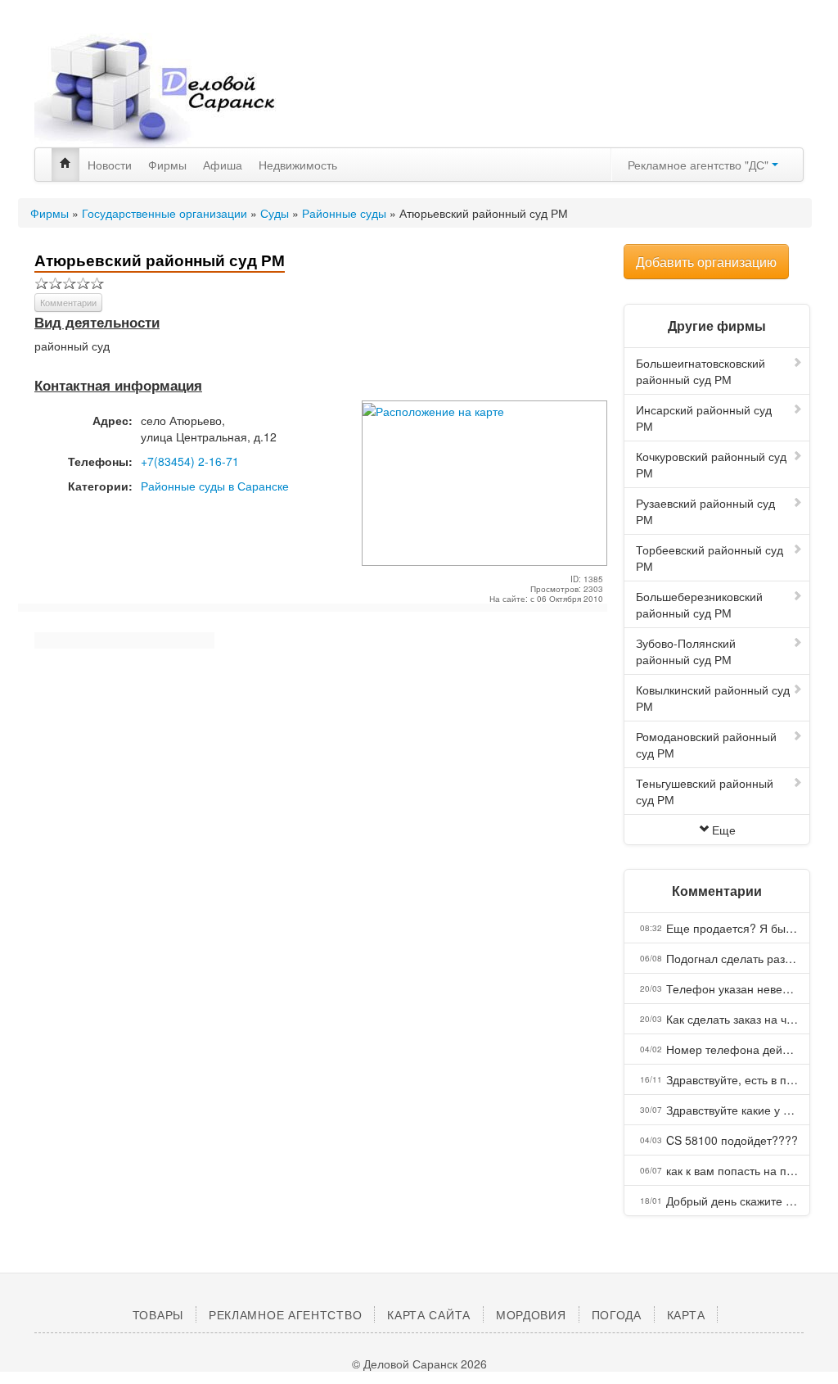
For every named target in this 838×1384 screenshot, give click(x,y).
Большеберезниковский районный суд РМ (699, 604)
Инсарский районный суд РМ (704, 417)
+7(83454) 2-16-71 (190, 461)
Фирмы (167, 164)
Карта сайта (429, 1314)
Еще (724, 829)
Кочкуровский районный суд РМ (711, 464)
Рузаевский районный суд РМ (705, 511)
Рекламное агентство (285, 1314)
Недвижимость (298, 164)
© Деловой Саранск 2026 (419, 1363)
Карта (686, 1314)
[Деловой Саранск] (157, 90)
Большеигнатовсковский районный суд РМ (700, 371)
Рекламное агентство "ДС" (700, 164)
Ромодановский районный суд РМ (706, 744)
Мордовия (531, 1314)
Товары (158, 1314)
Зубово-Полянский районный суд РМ (686, 651)
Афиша (222, 164)
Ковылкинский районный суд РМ (713, 697)
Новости (110, 164)
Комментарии (68, 302)
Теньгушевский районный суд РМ (704, 791)
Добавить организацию (706, 261)
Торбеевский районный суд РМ (709, 557)
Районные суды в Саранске (215, 485)
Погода (617, 1314)
